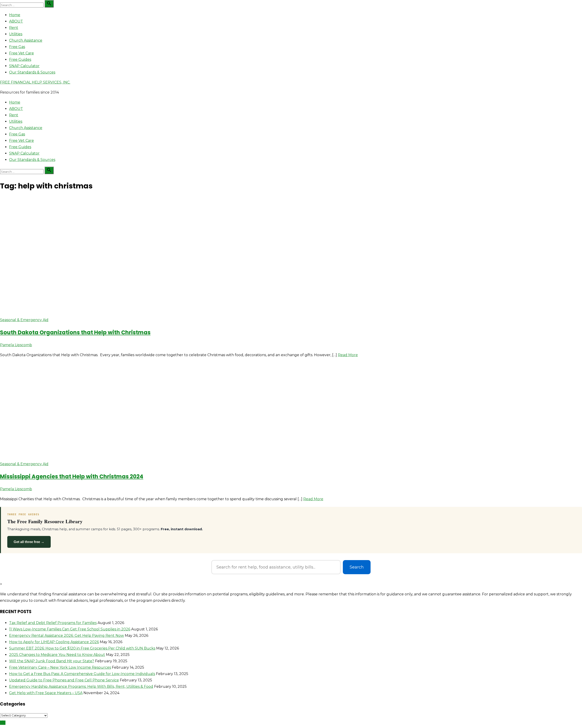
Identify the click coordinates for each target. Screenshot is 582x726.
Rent (13, 27)
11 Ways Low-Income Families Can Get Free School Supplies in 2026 (69, 629)
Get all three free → (29, 542)
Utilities (15, 34)
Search (357, 567)
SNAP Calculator (24, 66)
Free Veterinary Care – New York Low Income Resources (60, 667)
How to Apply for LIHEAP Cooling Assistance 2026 (54, 642)
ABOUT (16, 21)
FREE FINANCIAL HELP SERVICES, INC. (35, 82)
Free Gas (17, 47)
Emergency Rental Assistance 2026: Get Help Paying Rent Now (66, 635)
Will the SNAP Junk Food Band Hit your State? (51, 661)
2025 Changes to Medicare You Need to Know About (57, 654)
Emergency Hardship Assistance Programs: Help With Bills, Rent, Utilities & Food (81, 686)
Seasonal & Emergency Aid (24, 320)
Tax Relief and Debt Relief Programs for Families (53, 623)
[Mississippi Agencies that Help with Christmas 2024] (85, 454)
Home (14, 15)
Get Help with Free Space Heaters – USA (46, 693)
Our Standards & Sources (32, 72)
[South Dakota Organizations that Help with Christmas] (78, 310)
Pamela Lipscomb (16, 345)
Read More (348, 355)
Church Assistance (25, 40)
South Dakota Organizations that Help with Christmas (75, 332)
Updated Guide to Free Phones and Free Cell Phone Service (64, 680)
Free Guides (20, 59)
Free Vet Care (21, 53)
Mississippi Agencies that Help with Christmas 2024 (71, 476)
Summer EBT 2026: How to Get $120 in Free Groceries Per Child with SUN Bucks (82, 648)
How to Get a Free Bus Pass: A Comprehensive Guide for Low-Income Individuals (82, 674)
